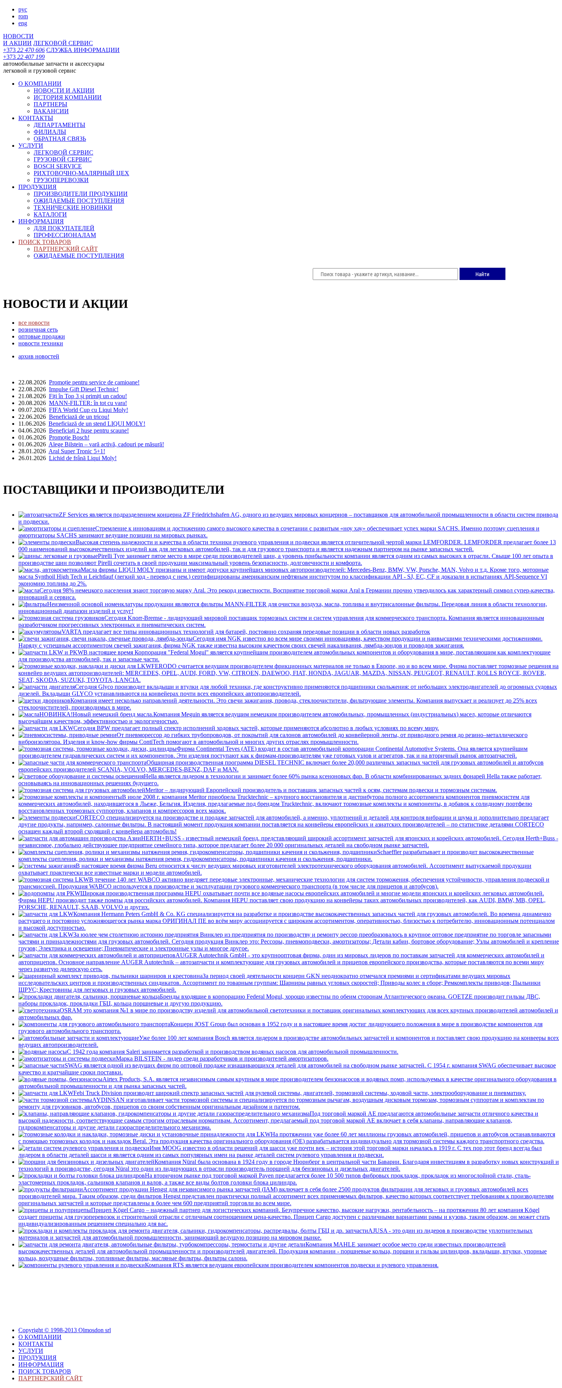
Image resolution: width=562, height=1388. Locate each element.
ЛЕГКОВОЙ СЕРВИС (63, 152)
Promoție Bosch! (69, 437)
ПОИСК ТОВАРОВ (44, 242)
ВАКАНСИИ (51, 111)
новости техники (40, 343)
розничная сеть (38, 329)
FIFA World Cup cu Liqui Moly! (88, 410)
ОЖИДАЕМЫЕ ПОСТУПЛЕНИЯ (79, 200)
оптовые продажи (41, 336)
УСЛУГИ (30, 145)
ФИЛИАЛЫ (50, 132)
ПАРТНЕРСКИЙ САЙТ (66, 249)
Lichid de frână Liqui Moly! (83, 458)
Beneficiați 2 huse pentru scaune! (89, 430)
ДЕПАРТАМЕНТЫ (59, 125)
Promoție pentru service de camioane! (94, 382)
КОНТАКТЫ (35, 118)
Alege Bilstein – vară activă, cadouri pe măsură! (106, 444)
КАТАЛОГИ (50, 214)
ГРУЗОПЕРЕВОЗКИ (61, 180)
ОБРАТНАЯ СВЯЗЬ (60, 138)
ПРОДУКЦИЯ (37, 187)
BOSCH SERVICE (58, 166)
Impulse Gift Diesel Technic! (84, 389)
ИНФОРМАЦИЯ (41, 221)
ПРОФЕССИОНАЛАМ (65, 235)
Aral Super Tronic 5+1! (77, 451)
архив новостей (38, 356)
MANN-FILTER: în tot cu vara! (88, 403)
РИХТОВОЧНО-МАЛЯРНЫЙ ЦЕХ (81, 173)
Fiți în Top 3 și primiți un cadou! (88, 396)
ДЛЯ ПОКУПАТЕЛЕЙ (64, 228)
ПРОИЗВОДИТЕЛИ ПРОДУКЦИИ (81, 193)
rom (23, 16)
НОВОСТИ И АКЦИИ (64, 90)
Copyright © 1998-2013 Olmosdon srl (64, 1330)
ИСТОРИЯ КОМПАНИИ (68, 97)
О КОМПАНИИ (40, 83)
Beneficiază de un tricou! (79, 416)
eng (22, 23)
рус (22, 9)
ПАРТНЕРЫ (50, 104)
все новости (34, 322)
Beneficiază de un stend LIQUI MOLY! (97, 423)
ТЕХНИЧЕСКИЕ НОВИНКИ (73, 207)
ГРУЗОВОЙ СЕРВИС (63, 159)
